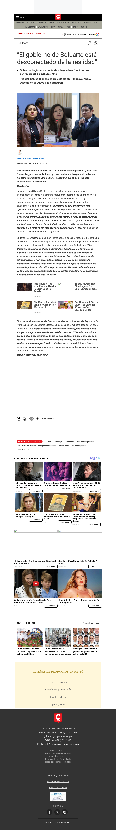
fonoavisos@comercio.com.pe (64, 744)
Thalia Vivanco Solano (30, 159)
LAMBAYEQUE (43, 27)
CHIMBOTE (42, 23)
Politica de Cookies (58, 787)
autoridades (69, 442)
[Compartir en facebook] (90, 43)
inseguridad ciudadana (47, 446)
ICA (95, 23)
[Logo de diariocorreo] (58, 17)
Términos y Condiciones (58, 775)
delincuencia (64, 446)
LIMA (53, 27)
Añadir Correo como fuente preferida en (81, 34)
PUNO (68, 27)
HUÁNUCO (87, 23)
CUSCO (51, 23)
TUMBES (84, 27)
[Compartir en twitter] (96, 43)
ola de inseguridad (79, 446)
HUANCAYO (76, 23)
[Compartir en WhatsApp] (31, 419)
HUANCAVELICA (63, 23)
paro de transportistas (85, 442)
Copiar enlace (47, 419)
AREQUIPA (20, 23)
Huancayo (22, 43)
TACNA (75, 27)
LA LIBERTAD (30, 27)
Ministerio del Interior (27, 446)
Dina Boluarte (23, 450)
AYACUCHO (31, 23)
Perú (49, 442)
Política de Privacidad (58, 781)
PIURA (60, 27)
